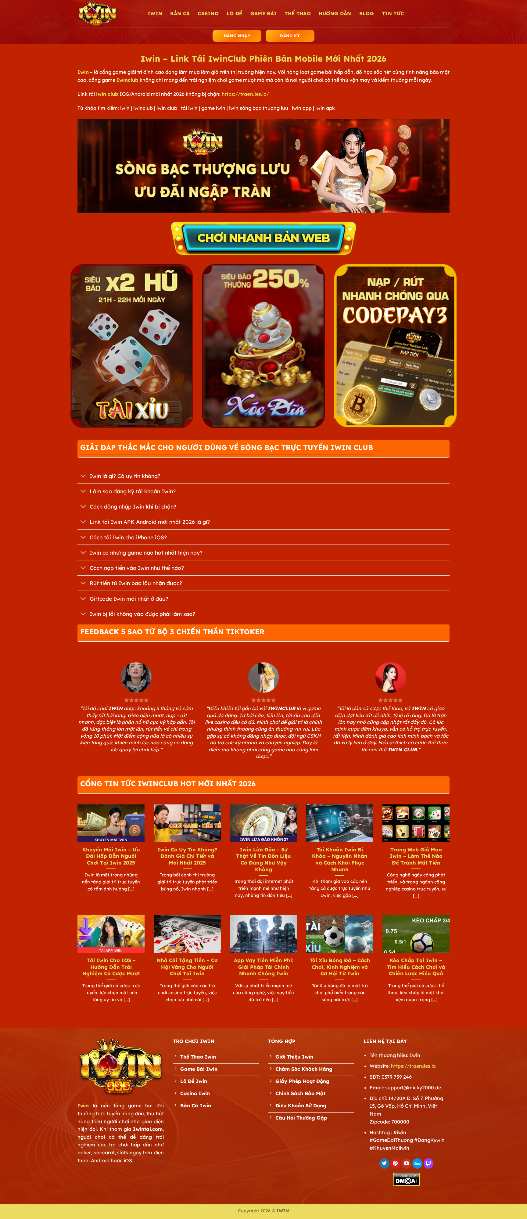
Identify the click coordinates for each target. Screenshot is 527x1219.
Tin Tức (393, 13)
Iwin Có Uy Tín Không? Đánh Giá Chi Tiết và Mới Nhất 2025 (187, 856)
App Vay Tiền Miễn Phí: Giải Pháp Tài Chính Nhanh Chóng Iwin (263, 966)
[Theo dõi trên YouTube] (406, 1163)
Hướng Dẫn (335, 13)
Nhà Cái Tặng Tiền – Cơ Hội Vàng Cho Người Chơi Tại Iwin (187, 966)
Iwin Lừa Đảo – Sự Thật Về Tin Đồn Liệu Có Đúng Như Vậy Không (263, 859)
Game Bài (263, 13)
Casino (208, 13)
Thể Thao (298, 13)
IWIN (155, 13)
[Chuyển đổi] (83, 476)
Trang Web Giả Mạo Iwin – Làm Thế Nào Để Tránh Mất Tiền (416, 856)
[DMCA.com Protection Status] (406, 1179)
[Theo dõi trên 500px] (417, 1163)
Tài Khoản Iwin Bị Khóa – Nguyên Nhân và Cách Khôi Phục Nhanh (339, 859)
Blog (366, 13)
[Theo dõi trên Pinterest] (395, 1163)
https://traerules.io (413, 1066)
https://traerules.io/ (245, 94)
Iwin (83, 72)
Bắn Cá (180, 13)
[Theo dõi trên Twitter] (384, 1163)
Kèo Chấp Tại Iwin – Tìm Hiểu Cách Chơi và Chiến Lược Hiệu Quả (416, 966)
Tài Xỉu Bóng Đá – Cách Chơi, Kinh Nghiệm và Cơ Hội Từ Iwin (340, 966)
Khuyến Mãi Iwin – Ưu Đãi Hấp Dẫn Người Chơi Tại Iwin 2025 (111, 856)
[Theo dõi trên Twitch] (429, 1163)
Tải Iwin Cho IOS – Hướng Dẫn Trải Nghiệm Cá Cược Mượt (111, 966)
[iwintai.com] (107, 13)
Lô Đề (234, 13)
